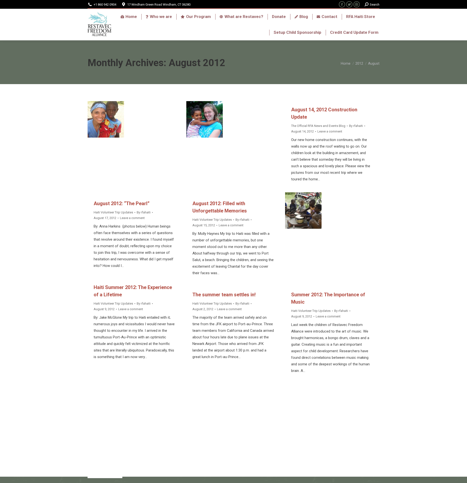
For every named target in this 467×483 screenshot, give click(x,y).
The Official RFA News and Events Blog (318, 126)
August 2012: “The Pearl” (122, 203)
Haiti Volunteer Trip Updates (113, 212)
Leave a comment (132, 218)
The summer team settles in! (224, 295)
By (144, 212)
